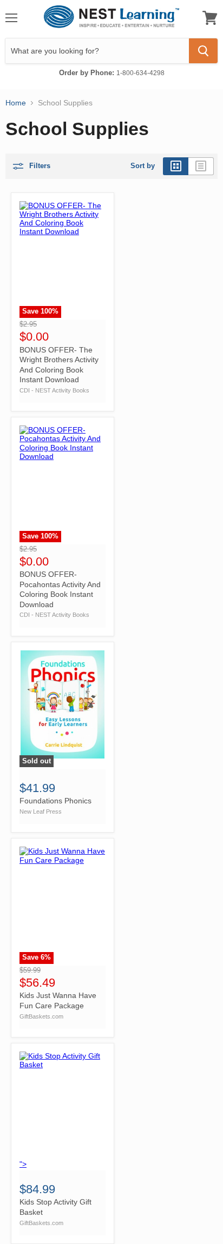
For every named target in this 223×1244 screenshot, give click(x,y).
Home (15, 102)
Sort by (142, 166)
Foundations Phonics (55, 800)
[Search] (203, 50)
